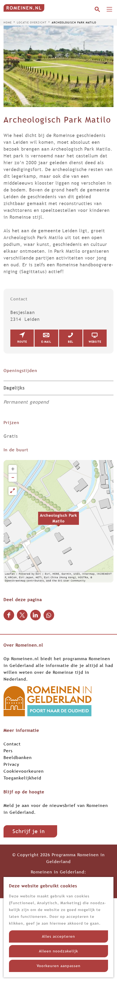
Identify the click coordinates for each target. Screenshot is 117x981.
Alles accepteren (58, 936)
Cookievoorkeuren (24, 771)
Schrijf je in (29, 831)
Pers (8, 751)
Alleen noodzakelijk (58, 951)
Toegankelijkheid (22, 778)
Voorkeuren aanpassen (59, 965)
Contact (12, 744)
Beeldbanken (18, 757)
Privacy (11, 764)
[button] (58, 521)
